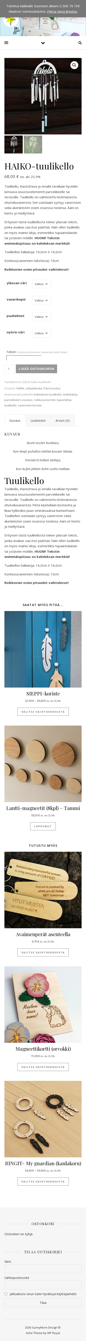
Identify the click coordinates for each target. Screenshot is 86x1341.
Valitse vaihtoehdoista (43, 711)
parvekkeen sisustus (18, 400)
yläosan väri (17, 283)
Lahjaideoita (34, 388)
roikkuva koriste (45, 400)
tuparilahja (64, 400)
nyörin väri (15, 332)
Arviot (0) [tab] (63, 420)
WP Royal (53, 1333)
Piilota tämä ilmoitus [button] (62, 11)
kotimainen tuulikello (48, 394)
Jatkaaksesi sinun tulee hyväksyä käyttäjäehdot (43, 1294)
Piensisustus (52, 388)
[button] (74, 65)
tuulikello (10, 405)
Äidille (20, 388)
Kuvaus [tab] (15, 420)
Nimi (7, 1261)
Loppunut (43, 826)
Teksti (36, 352)
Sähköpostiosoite (16, 1278)
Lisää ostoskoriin (36, 369)
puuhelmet (15, 315)
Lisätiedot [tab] (38, 420)
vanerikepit (16, 299)
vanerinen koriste (30, 405)
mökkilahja (70, 394)
